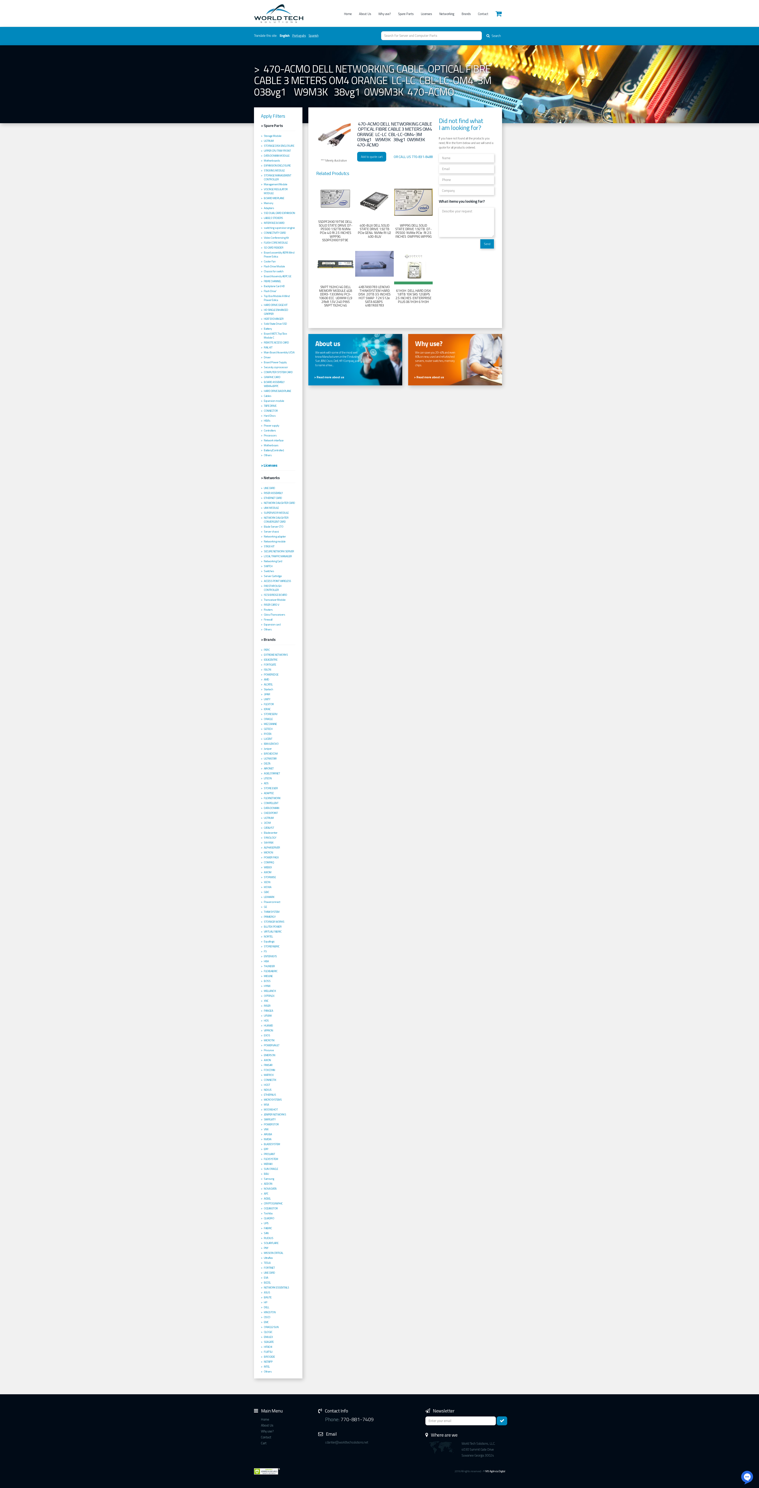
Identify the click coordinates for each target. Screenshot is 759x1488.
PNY (266, 1248)
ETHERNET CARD (273, 498)
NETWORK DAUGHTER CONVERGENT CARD (276, 520)
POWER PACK (271, 857)
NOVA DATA (270, 1189)
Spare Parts (406, 13)
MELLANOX (270, 991)
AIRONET (269, 768)
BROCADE (269, 1357)
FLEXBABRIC (270, 971)
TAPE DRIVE (270, 406)
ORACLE (268, 719)
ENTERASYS (270, 956)
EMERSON (269, 1055)
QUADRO (269, 1218)
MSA (266, 1105)
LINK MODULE (271, 508)
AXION (267, 1060)
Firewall (268, 619)
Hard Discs (270, 416)
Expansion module (274, 401)
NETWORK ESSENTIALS (276, 1287)
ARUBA (268, 1134)
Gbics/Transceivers (274, 615)
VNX (266, 1129)
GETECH (268, 729)
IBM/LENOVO (271, 744)
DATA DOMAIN (271, 808)
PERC (267, 650)
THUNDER (269, 966)
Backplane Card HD (274, 286)
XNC (266, 1001)
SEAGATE (269, 1342)
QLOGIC (268, 1332)
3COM (267, 823)
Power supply (271, 426)
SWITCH (268, 566)
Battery (268, 329)
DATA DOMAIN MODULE (276, 156)
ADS (266, 783)
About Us (365, 13)
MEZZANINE (270, 724)
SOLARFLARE (271, 1243)
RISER (267, 1006)
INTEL (267, 1367)
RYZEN (267, 734)
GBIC (266, 892)
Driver (267, 357)
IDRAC (267, 709)
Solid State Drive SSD (275, 324)
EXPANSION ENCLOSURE (277, 165)
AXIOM (267, 872)
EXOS (267, 1035)
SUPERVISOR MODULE (276, 513)
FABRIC (268, 1228)
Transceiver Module (274, 600)
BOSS (267, 981)
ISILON (267, 670)
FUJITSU (268, 1352)
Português (299, 35)
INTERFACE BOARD (274, 223)
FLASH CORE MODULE (276, 243)
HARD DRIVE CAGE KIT (276, 305)
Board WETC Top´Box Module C (275, 336)
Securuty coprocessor (276, 367)
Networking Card (273, 561)
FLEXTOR (269, 704)
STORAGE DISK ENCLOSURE (279, 146)
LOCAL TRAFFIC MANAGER (278, 556)
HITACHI (268, 1347)
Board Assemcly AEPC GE (277, 276)
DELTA (267, 763)
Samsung (269, 1179)
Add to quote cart (372, 156)
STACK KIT (269, 546)
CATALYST (269, 828)
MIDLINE (268, 976)
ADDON (268, 1184)
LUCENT (268, 739)
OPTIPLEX (269, 996)
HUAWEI (268, 1025)
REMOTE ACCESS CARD (276, 342)
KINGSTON (270, 1312)
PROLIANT (269, 1154)
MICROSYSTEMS (273, 1100)
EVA (266, 1278)
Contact (483, 13)
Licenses (426, 13)
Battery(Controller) (274, 450)
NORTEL (268, 936)
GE (265, 907)
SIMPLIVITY (270, 1119)
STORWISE (270, 877)
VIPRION (268, 1030)
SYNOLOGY (270, 838)
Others (268, 455)
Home (348, 13)
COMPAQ (269, 862)
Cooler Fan (270, 261)
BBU (266, 1174)
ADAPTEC (269, 793)
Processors (270, 435)
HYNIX (267, 986)
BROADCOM (271, 754)
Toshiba (268, 1213)
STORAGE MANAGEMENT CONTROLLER (277, 177)
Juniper (268, 749)
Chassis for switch (273, 271)
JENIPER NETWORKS (275, 1114)
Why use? (384, 13)
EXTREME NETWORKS (276, 655)
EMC (266, 1322)
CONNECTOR (271, 411)
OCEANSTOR (271, 1208)
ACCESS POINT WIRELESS (277, 581)
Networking (446, 13)
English (285, 35)
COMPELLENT (271, 803)
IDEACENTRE (270, 660)
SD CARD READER (273, 248)
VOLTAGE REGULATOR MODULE (276, 191)
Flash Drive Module (274, 266)
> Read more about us (329, 377)
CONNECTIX (270, 1080)
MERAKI (268, 1164)
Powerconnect (272, 902)
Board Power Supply (275, 362)
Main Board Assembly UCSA (279, 352)
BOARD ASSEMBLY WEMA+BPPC (274, 384)
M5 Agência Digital (495, 1471)
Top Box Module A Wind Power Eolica (277, 298)
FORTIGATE (270, 665)
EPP (266, 1149)
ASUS (267, 1292)
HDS (266, 1021)
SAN (266, 1233)
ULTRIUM (269, 141)
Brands (466, 13)
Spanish (314, 35)
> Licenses (269, 465)
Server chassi (271, 532)
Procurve (269, 1050)
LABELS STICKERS (273, 218)
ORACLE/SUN (271, 1327)
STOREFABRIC (271, 946)
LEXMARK (269, 897)
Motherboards (272, 161)
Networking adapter (275, 536)
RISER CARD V (271, 605)
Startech (268, 689)
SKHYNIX (269, 843)
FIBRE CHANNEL (272, 281)
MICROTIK (269, 1040)
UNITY (267, 699)
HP (265, 1302)
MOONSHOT (271, 1110)
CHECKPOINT (271, 813)
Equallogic (269, 941)
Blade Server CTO (273, 527)
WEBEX (268, 867)
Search (496, 35)
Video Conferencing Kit (276, 238)
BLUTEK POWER (272, 927)
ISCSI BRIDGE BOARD (275, 595)
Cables (267, 396)
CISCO (267, 1317)
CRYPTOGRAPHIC (273, 1203)
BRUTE (268, 1297)
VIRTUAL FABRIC (272, 932)
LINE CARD (269, 488)
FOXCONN (269, 1070)
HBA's (267, 421)
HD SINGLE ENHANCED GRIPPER (276, 312)
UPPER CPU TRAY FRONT (277, 151)
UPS (266, 1223)
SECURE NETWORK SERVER (279, 551)
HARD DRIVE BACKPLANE (277, 391)
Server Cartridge (273, 576)
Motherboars (271, 445)
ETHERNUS (270, 1095)
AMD (266, 679)
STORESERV (271, 714)
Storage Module (272, 136)
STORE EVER (271, 788)
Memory (268, 203)
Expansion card (272, 624)
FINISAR (268, 1065)
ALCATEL (268, 684)
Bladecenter (271, 833)
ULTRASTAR (270, 759)
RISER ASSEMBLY (273, 493)
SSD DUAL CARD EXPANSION (279, 213)
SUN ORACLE (271, 1169)
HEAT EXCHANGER (273, 319)
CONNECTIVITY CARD (275, 233)
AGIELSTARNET (272, 773)
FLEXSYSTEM (271, 1159)
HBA (266, 961)
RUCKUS (268, 1238)
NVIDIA (267, 1139)
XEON (267, 882)
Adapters (269, 208)
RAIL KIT (268, 347)
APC (266, 1194)
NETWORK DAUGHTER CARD (279, 503)
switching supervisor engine (279, 228)
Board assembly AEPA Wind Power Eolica (279, 254)
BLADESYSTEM (272, 1144)
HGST (267, 1085)
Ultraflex (268, 1258)
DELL (266, 1307)
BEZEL (267, 1283)
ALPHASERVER (272, 847)
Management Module (275, 184)
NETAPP (268, 1362)
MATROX (269, 1075)
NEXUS (268, 1090)
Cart (263, 1443)
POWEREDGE (271, 674)
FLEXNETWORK (272, 798)
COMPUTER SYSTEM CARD (278, 372)
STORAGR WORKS (274, 922)
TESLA (267, 1263)
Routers (268, 610)
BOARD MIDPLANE (274, 198)
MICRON (268, 852)
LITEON (268, 778)
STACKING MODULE (274, 170)
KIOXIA (267, 887)
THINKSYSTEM (271, 912)
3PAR (267, 694)
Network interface (274, 440)
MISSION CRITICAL (273, 1253)
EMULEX (268, 1337)
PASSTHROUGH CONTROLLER (272, 588)
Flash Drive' (270, 291)
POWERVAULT (271, 1045)
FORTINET (269, 1268)
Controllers (270, 430)
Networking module (275, 541)
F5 (265, 951)
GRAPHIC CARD (272, 377)
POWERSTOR (271, 1124)
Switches (269, 571)
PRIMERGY (270, 917)
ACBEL (267, 1198)
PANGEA (268, 1011)
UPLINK (268, 1016)
